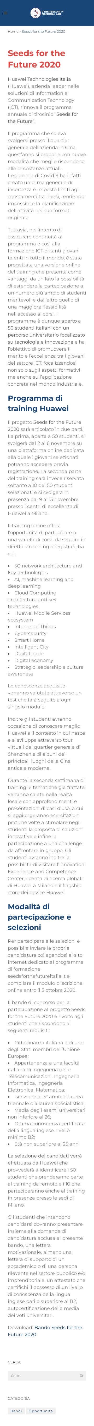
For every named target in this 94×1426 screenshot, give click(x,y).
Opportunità (41, 1411)
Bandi (16, 1411)
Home (13, 31)
